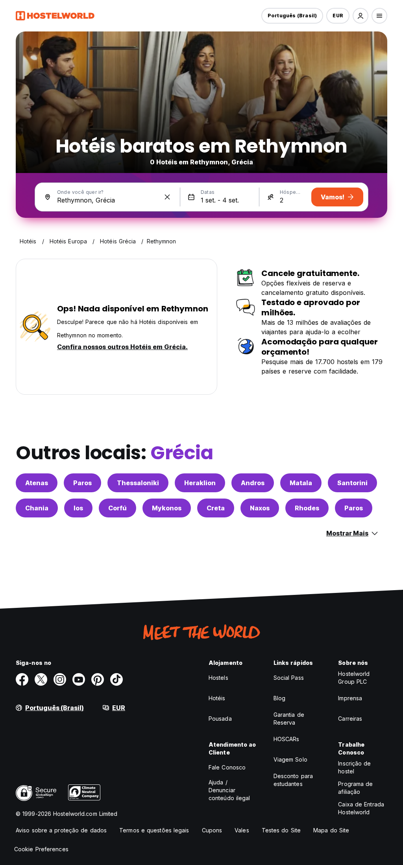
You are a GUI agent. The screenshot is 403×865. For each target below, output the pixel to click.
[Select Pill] (360, 16)
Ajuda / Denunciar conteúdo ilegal (229, 790)
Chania (36, 508)
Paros (82, 483)
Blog (279, 698)
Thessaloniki (138, 483)
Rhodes (307, 508)
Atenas (36, 483)
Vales (242, 830)
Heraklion (200, 483)
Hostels (218, 677)
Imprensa (350, 698)
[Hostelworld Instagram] (60, 679)
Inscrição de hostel (354, 767)
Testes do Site (281, 830)
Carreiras (350, 718)
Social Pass (289, 677)
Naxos (260, 508)
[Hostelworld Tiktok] (116, 679)
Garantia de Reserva (289, 718)
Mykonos (166, 508)
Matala (301, 483)
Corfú (117, 508)
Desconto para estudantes (293, 780)
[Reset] (167, 197)
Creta (216, 508)
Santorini (352, 483)
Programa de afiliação (355, 787)
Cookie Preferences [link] (41, 849)
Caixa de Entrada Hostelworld (361, 808)
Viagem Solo (290, 759)
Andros (252, 483)
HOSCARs (286, 739)
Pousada (220, 718)
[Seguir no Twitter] (41, 679)
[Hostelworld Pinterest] (97, 679)
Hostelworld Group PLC (354, 677)
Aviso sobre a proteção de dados (61, 830)
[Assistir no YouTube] (78, 679)
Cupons (212, 830)
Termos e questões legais (154, 830)
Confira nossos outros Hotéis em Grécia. (122, 347)
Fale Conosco (227, 767)
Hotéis (217, 698)
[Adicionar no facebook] (22, 679)
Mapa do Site (331, 830)
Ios (78, 508)
